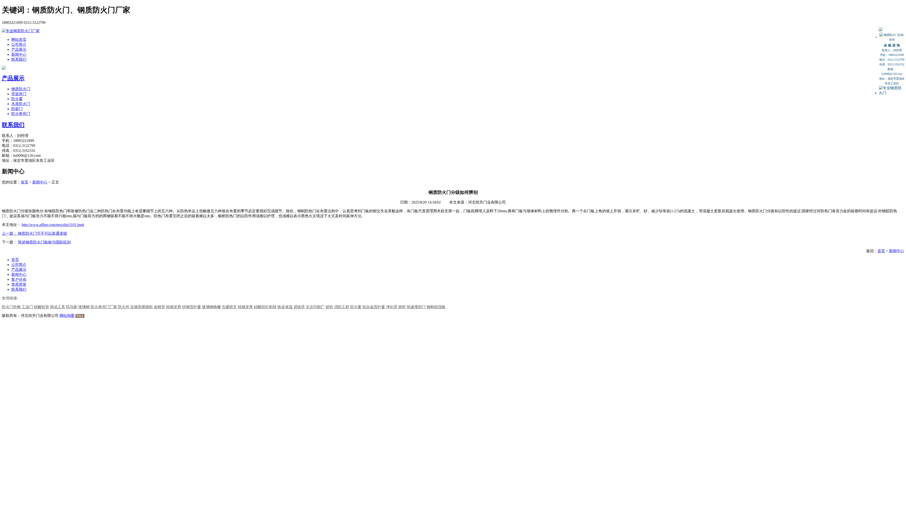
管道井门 (18, 94)
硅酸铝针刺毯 (265, 307)
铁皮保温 (285, 307)
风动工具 (57, 307)
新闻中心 (18, 54)
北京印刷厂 (315, 307)
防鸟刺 (71, 307)
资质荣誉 (18, 284)
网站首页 (18, 40)
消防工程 (341, 307)
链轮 (329, 307)
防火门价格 (11, 307)
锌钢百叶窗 (191, 307)
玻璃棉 (84, 307)
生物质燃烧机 (141, 307)
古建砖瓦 (229, 307)
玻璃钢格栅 (211, 307)
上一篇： (10, 233)
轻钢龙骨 (173, 307)
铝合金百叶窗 (373, 307)
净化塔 (391, 307)
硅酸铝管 (41, 307)
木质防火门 (20, 104)
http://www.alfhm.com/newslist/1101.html (53, 225)
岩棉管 (159, 307)
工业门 (27, 307)
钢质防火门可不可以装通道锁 (42, 233)
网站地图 (67, 316)
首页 (24, 182)
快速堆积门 (416, 307)
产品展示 (18, 49)
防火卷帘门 (20, 114)
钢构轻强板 (436, 307)
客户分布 (18, 279)
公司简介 (18, 44)
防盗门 (17, 109)
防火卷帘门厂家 (104, 307)
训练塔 (299, 307)
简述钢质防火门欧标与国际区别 (44, 242)
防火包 (123, 307)
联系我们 (18, 59)
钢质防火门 (20, 89)
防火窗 (17, 99)
